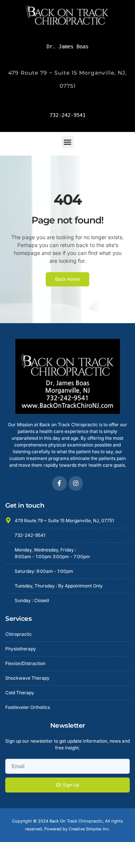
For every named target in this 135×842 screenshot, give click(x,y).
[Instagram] (76, 483)
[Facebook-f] (59, 483)
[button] (68, 142)
